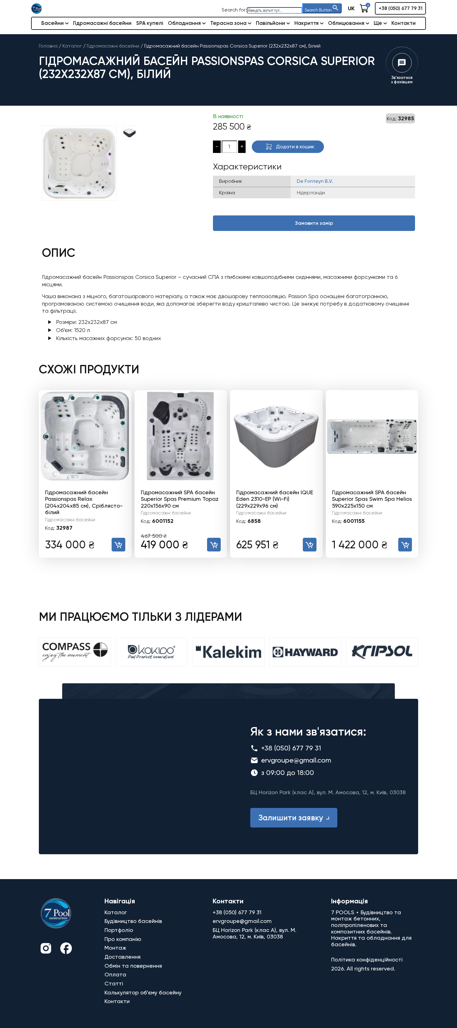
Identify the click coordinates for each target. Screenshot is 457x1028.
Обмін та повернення (133, 965)
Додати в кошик (295, 147)
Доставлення (122, 956)
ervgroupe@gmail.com (296, 760)
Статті (113, 983)
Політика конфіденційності (367, 959)
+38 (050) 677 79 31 (400, 8)
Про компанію (122, 939)
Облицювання (346, 23)
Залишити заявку (290, 817)
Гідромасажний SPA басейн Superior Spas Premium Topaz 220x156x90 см (180, 499)
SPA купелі (149, 23)
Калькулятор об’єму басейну (143, 992)
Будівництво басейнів (133, 921)
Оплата (115, 974)
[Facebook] (66, 949)
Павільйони (270, 23)
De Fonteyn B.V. (315, 181)
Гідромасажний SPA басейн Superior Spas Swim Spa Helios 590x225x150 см (372, 499)
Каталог (115, 912)
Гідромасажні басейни (102, 23)
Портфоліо (118, 930)
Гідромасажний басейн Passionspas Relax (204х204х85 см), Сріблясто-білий (84, 502)
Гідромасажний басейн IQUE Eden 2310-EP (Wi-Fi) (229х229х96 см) (274, 499)
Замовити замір (314, 223)
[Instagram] (46, 949)
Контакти (403, 23)
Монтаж (115, 947)
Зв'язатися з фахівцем (402, 79)
